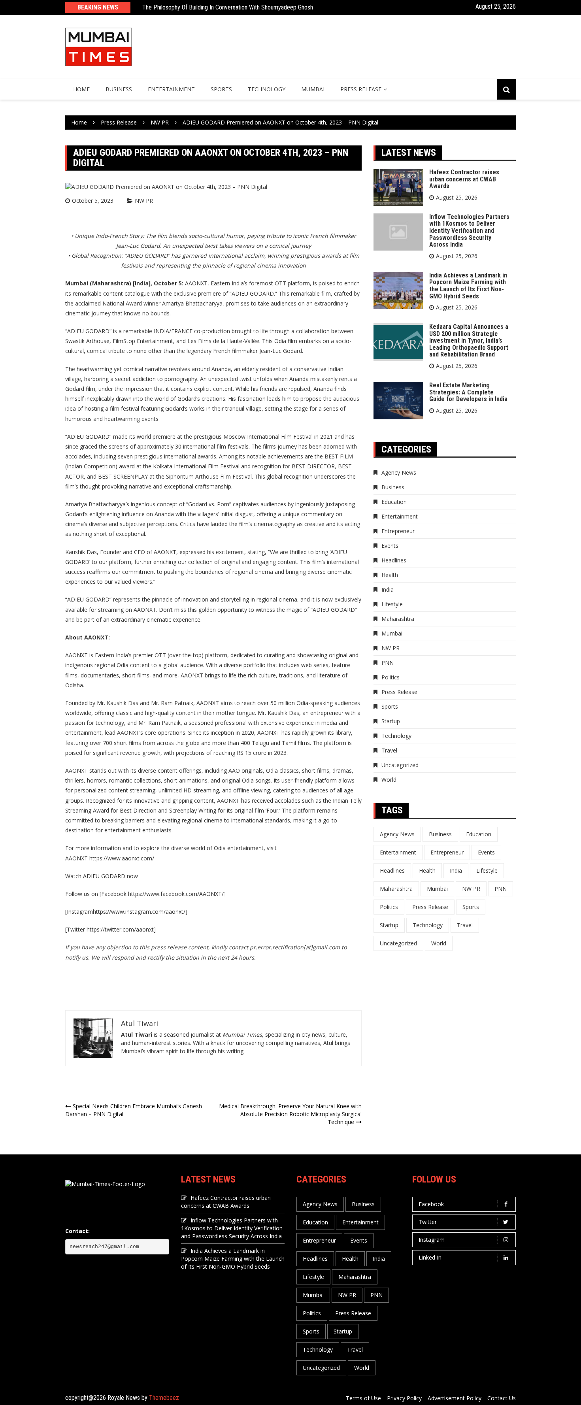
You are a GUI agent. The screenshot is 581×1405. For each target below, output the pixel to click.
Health (389, 575)
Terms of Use (363, 1398)
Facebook (431, 1204)
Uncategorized (400, 765)
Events (389, 545)
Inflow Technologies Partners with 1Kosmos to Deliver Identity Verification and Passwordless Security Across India (469, 230)
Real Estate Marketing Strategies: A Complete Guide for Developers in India (468, 392)
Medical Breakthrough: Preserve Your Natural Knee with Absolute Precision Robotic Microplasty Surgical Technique (290, 1114)
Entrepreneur (398, 531)
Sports (221, 89)
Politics (390, 677)
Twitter (428, 1222)
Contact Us (501, 1398)
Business (119, 89)
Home (81, 89)
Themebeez (164, 1397)
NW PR (144, 200)
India (387, 589)
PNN (387, 662)
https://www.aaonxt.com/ (121, 858)
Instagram (432, 1239)
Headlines (393, 560)
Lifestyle (392, 604)
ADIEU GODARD (253, 293)
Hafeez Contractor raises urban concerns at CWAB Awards (464, 179)
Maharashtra (397, 618)
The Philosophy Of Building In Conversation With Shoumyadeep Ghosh (227, 7)
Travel (389, 750)
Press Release (360, 89)
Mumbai (312, 89)
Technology (266, 89)
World (388, 779)
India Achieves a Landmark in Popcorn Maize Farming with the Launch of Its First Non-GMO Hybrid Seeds (468, 286)
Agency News (398, 472)
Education (394, 501)
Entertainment (171, 89)
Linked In (430, 1257)
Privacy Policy (404, 1398)
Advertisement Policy (454, 1398)
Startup (390, 721)
